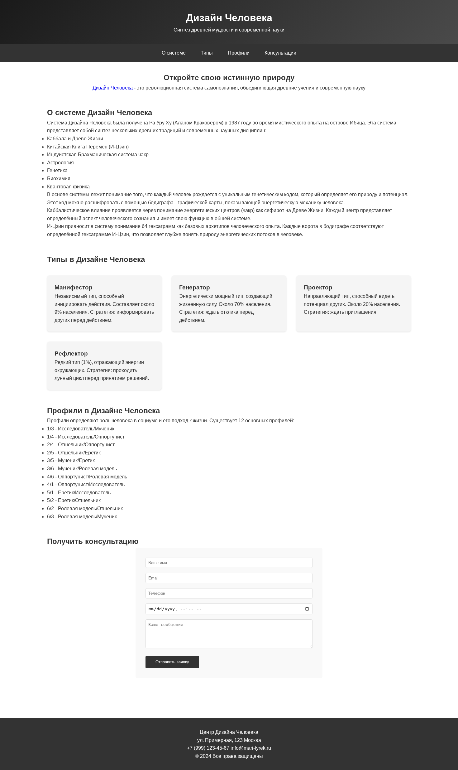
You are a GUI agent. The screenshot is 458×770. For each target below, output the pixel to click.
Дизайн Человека (113, 87)
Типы (207, 53)
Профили (239, 53)
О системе (174, 53)
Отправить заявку (172, 662)
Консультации (280, 53)
